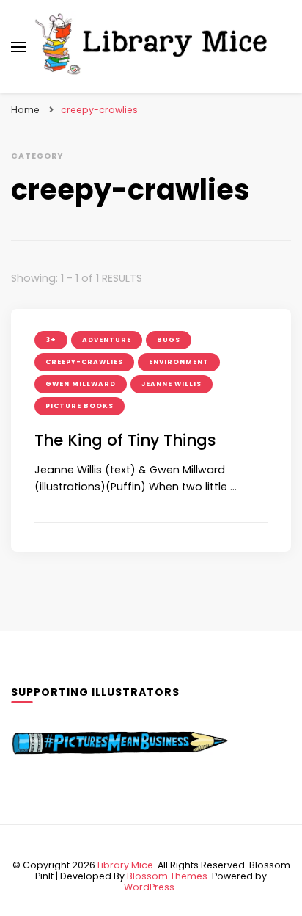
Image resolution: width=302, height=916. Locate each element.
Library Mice (125, 865)
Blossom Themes (167, 876)
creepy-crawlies (84, 361)
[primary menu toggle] (18, 47)
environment (179, 361)
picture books (79, 405)
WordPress (149, 887)
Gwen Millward (80, 383)
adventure (106, 339)
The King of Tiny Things (125, 440)
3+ (50, 339)
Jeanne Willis (171, 383)
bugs (168, 339)
